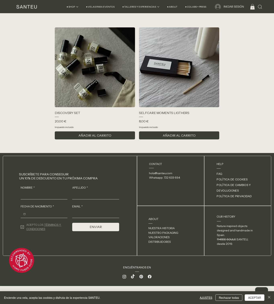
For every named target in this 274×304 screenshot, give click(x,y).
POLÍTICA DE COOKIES (232, 179)
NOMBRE (28, 187)
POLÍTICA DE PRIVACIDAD (234, 196)
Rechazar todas (229, 298)
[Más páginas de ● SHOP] (77, 7)
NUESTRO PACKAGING (163, 233)
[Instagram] (124, 276)
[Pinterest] (141, 276)
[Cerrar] (269, 297)
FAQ (219, 174)
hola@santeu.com (160, 173)
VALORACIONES (159, 237)
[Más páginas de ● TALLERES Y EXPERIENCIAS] (158, 7)
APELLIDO (80, 187)
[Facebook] (149, 276)
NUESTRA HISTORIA (161, 228)
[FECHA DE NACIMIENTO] (24, 214)
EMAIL (77, 206)
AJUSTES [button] (206, 298)
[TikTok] (132, 276)
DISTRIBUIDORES (159, 242)
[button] (252, 6)
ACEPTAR (254, 298)
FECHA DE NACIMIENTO (37, 206)
